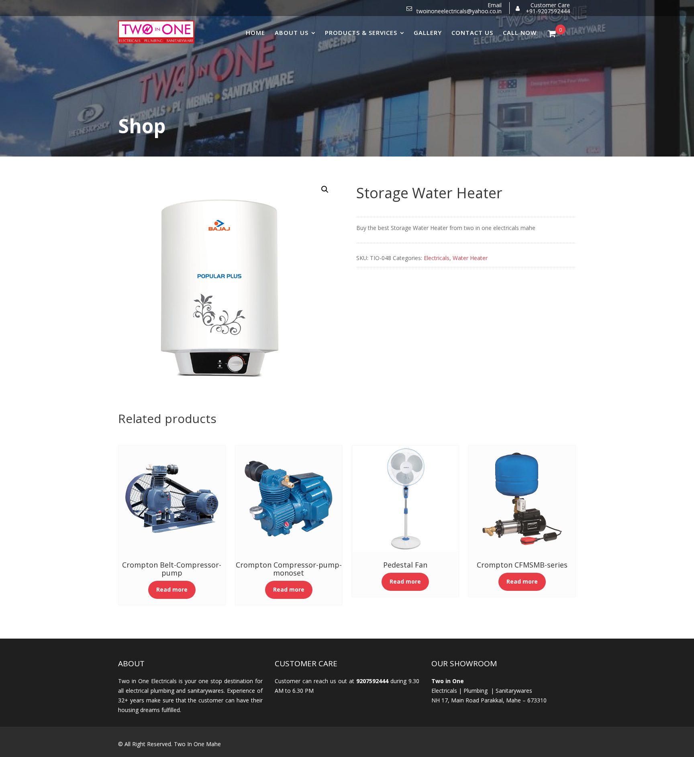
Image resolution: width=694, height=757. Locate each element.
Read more (172, 589)
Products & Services (361, 32)
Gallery (428, 32)
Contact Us (472, 32)
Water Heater (470, 258)
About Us (291, 32)
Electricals (436, 258)
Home (255, 32)
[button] (325, 189)
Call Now (520, 32)
